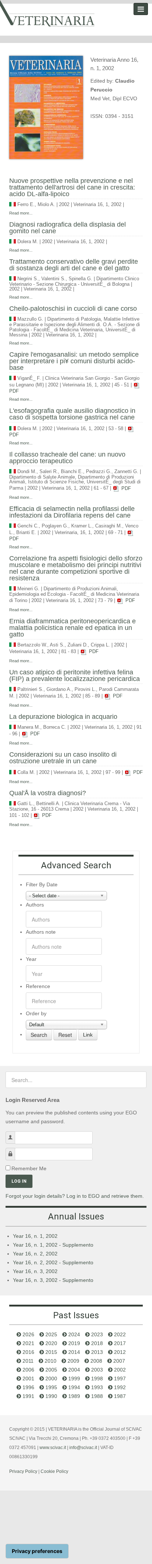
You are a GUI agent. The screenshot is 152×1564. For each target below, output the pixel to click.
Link (88, 1035)
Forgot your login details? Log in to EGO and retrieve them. (75, 1196)
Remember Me (28, 1168)
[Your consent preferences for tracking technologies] (37, 1551)
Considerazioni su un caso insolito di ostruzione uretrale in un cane (63, 758)
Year (31, 959)
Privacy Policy (23, 1471)
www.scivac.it (52, 1447)
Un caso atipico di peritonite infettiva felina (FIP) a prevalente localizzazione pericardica (74, 675)
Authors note (41, 932)
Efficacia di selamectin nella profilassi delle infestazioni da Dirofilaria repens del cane (72, 512)
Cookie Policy (54, 1471)
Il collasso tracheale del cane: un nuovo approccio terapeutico (67, 458)
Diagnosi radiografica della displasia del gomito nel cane (67, 228)
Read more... (20, 213)
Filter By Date (42, 884)
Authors (35, 905)
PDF (125, 488)
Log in (19, 1181)
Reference (38, 986)
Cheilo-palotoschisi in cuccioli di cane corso (73, 308)
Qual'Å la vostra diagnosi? (47, 793)
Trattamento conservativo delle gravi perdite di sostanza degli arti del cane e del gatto (73, 265)
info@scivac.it (83, 1447)
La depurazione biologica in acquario (63, 716)
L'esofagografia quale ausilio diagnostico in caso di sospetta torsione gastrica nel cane (72, 414)
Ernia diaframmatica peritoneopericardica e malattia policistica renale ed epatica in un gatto (72, 627)
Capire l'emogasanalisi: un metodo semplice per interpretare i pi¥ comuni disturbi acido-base (74, 361)
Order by (36, 1013)
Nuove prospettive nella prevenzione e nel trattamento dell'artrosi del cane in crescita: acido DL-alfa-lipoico (72, 187)
